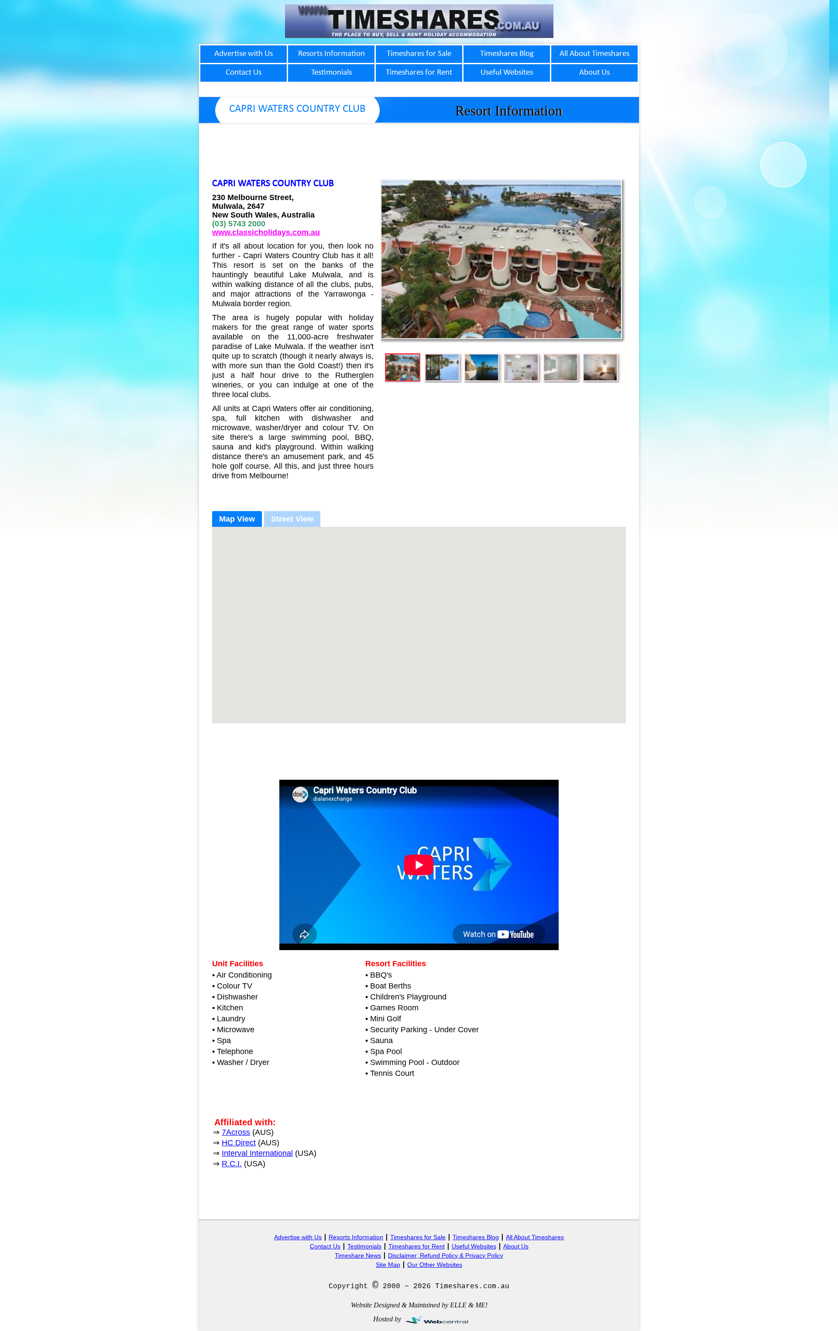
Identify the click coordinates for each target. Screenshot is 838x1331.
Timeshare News (358, 1255)
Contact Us (325, 1246)
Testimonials (364, 1246)
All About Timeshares (535, 1237)
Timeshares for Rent (416, 1246)
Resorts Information (356, 1237)
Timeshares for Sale (418, 1237)
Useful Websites (474, 1246)
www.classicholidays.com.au (266, 232)
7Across (236, 1132)
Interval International (257, 1153)
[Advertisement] (419, 148)
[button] (419, 620)
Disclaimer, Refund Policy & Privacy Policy (445, 1255)
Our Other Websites (434, 1264)
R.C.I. (232, 1163)
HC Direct (239, 1142)
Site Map (388, 1264)
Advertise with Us (298, 1237)
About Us (516, 1246)
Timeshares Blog (476, 1237)
